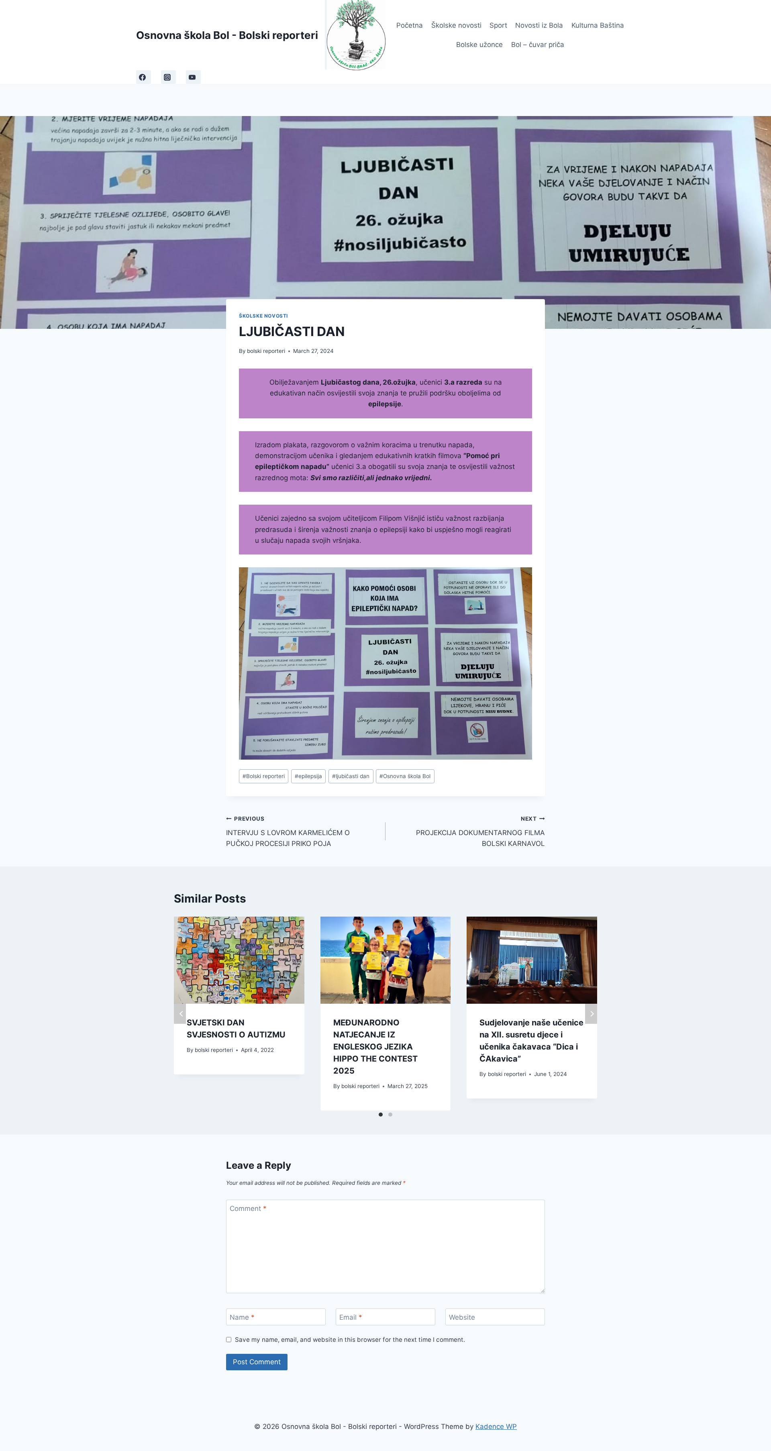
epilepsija (308, 776)
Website (462, 1317)
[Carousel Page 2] (390, 1114)
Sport (498, 25)
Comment (248, 1208)
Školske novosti (456, 25)
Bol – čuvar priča (537, 45)
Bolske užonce (479, 45)
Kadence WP (496, 1426)
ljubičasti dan (350, 776)
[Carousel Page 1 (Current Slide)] (381, 1114)
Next (591, 1014)
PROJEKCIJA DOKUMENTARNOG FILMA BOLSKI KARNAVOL (480, 831)
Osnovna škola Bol (404, 776)
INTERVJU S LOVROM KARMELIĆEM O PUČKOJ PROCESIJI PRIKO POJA (288, 831)
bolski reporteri (266, 351)
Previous (180, 1014)
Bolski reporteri (264, 776)
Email (350, 1317)
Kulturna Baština (597, 25)
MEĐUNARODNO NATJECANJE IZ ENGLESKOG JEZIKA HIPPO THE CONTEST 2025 (375, 1047)
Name (242, 1317)
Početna (409, 25)
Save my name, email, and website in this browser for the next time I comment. (350, 1339)
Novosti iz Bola (539, 25)
